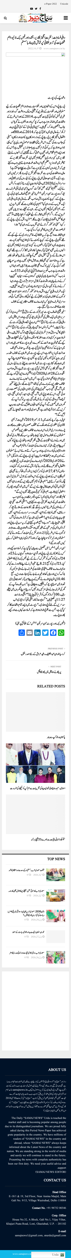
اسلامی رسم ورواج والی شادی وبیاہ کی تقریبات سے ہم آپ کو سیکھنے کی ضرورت (37, 788)
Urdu (55, 1255)
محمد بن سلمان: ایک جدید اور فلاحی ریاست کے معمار (28, 932)
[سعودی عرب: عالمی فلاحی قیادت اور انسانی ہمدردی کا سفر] (55, 957)
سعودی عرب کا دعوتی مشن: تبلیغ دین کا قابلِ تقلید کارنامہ (26, 891)
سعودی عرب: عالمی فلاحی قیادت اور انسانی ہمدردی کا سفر (26, 953)
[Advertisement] (35, 1011)
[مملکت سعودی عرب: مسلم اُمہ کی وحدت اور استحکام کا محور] (55, 874)
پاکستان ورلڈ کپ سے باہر (56, 737)
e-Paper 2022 (50, 4)
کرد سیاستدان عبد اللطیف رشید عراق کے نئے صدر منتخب (43, 654)
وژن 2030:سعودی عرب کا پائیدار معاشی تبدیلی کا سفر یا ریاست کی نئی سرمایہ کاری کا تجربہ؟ (26, 913)
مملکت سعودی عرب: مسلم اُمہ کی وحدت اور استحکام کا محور (26, 870)
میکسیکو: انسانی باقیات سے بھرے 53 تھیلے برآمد (48, 839)
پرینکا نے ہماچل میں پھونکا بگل (49, 672)
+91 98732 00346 (56, 1208)
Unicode (64, 4)
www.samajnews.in (53, 48)
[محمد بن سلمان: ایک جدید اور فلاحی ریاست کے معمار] (55, 936)
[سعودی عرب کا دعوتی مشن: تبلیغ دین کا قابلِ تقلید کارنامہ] (55, 895)
